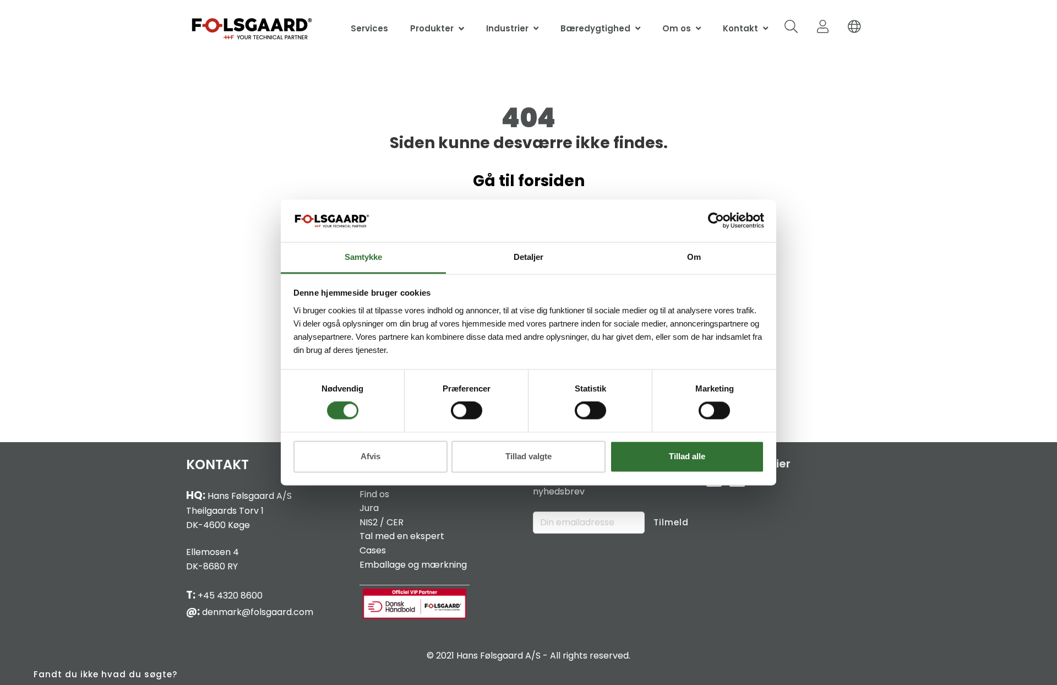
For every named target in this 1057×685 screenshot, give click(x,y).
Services (369, 28)
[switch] (466, 411)
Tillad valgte (528, 456)
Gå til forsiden (529, 181)
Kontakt (740, 28)
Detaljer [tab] (528, 257)
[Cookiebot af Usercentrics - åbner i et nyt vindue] (716, 221)
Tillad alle (687, 456)
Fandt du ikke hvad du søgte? (105, 674)
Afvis (370, 456)
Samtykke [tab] (363, 257)
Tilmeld (671, 522)
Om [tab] (694, 257)
